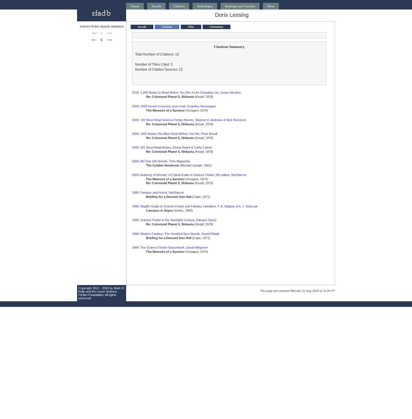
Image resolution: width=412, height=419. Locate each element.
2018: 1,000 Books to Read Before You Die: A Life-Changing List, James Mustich (186, 92)
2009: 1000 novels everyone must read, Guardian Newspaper (174, 106)
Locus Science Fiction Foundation (97, 293)
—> (109, 33)
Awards (156, 6)
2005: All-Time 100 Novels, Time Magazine (161, 161)
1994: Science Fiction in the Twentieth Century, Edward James (174, 220)
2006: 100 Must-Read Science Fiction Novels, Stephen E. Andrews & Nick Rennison (189, 120)
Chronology (216, 27)
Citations (179, 6)
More (270, 6)
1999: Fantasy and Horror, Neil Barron (158, 192)
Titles (191, 27)
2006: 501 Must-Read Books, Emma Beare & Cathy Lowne (172, 147)
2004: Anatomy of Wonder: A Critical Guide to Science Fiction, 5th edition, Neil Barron (189, 175)
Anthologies (205, 6)
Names (135, 6)
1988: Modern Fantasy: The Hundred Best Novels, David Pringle (175, 233)
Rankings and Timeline (240, 6)
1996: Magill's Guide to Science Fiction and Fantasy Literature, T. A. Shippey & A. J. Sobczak (195, 206)
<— (94, 33)
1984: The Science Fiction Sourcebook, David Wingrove (170, 247)
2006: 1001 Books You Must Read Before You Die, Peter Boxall (174, 133)
